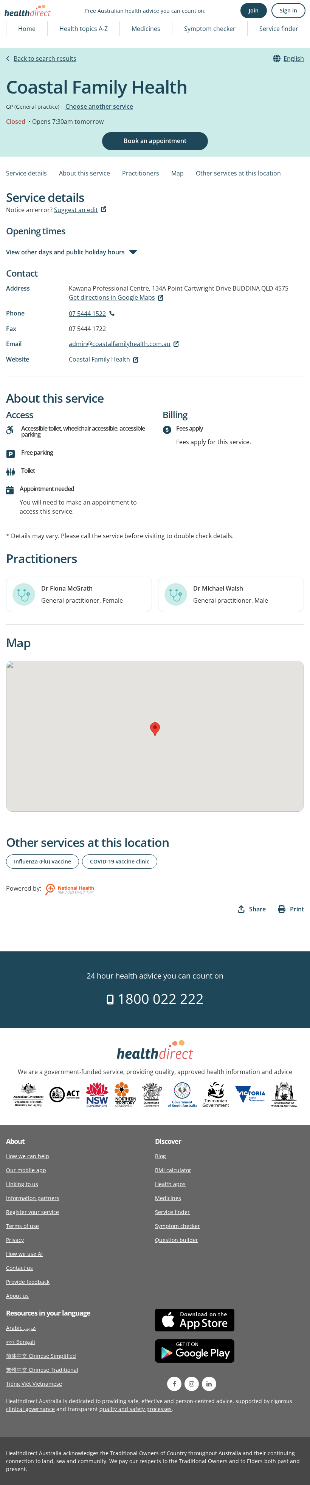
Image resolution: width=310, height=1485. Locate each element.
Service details (26, 173)
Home (27, 29)
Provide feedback (28, 1281)
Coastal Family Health (99, 359)
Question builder (176, 1239)
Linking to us (22, 1184)
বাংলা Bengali (20, 1341)
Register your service (32, 1212)
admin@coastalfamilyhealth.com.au (119, 344)
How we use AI (24, 1253)
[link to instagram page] (191, 1384)
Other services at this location (238, 173)
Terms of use (22, 1226)
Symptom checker (210, 29)
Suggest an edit (76, 210)
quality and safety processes (135, 1409)
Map (177, 173)
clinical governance (30, 1409)
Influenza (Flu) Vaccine (42, 861)
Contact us (19, 1267)
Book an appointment (155, 141)
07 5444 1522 (87, 313)
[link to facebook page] (174, 1384)
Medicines (146, 29)
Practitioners (140, 173)
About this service (84, 173)
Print (297, 909)
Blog (160, 1156)
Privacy (15, 1239)
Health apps (170, 1184)
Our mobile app (26, 1170)
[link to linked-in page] (209, 1384)
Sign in (288, 10)
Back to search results (45, 58)
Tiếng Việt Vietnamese (34, 1383)
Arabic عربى (21, 1327)
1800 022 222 (159, 998)
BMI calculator (173, 1170)
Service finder (278, 29)
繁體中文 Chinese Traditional (42, 1369)
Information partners (32, 1198)
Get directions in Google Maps (112, 297)
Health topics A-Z (83, 29)
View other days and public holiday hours (65, 252)
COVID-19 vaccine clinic (119, 861)
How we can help (27, 1156)
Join (254, 10)
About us (17, 1295)
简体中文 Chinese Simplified (41, 1355)
